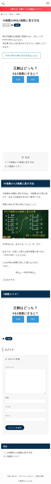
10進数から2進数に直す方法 (21, 162)
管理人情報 (40, 476)
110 (18, 79)
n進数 (17, 25)
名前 (7, 397)
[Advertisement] (25, 119)
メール (7, 406)
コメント (9, 367)
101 (33, 79)
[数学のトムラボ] (3, 3)
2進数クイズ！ (15, 166)
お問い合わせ (12, 476)
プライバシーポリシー (26, 476)
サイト (7, 415)
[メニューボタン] (47, 3)
